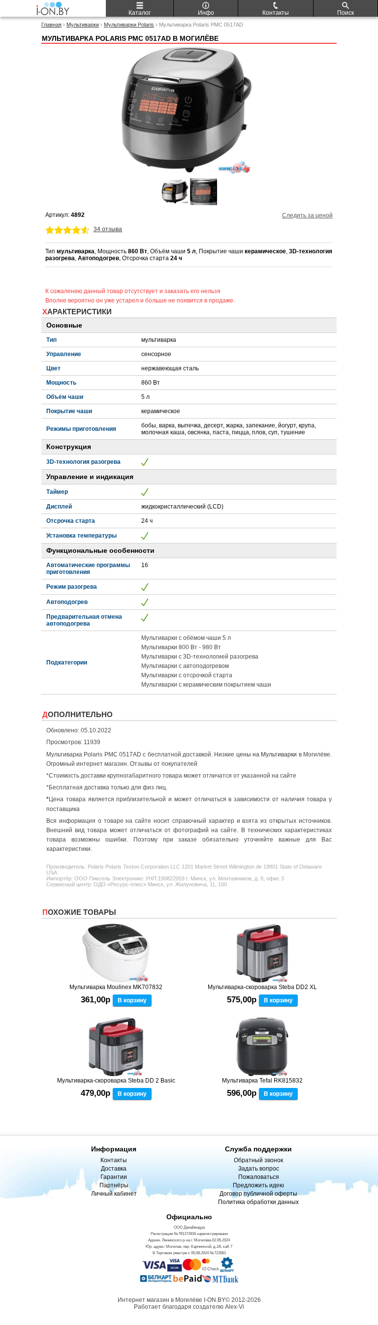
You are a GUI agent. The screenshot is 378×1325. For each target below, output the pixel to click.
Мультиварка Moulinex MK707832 (115, 987)
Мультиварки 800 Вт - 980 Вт (181, 647)
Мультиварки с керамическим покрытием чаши (206, 684)
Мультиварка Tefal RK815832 (262, 1081)
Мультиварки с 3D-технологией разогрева (199, 656)
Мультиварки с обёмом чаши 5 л (186, 637)
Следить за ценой (307, 215)
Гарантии (113, 1177)
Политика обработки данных (258, 1202)
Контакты (113, 1160)
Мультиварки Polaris (129, 25)
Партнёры (113, 1185)
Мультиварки (82, 25)
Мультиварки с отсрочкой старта (186, 675)
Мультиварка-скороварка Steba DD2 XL (262, 987)
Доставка (113, 1168)
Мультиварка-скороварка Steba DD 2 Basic (116, 1081)
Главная (51, 25)
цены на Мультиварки (266, 754)
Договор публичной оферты (258, 1193)
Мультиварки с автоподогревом (185, 665)
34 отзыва (108, 229)
